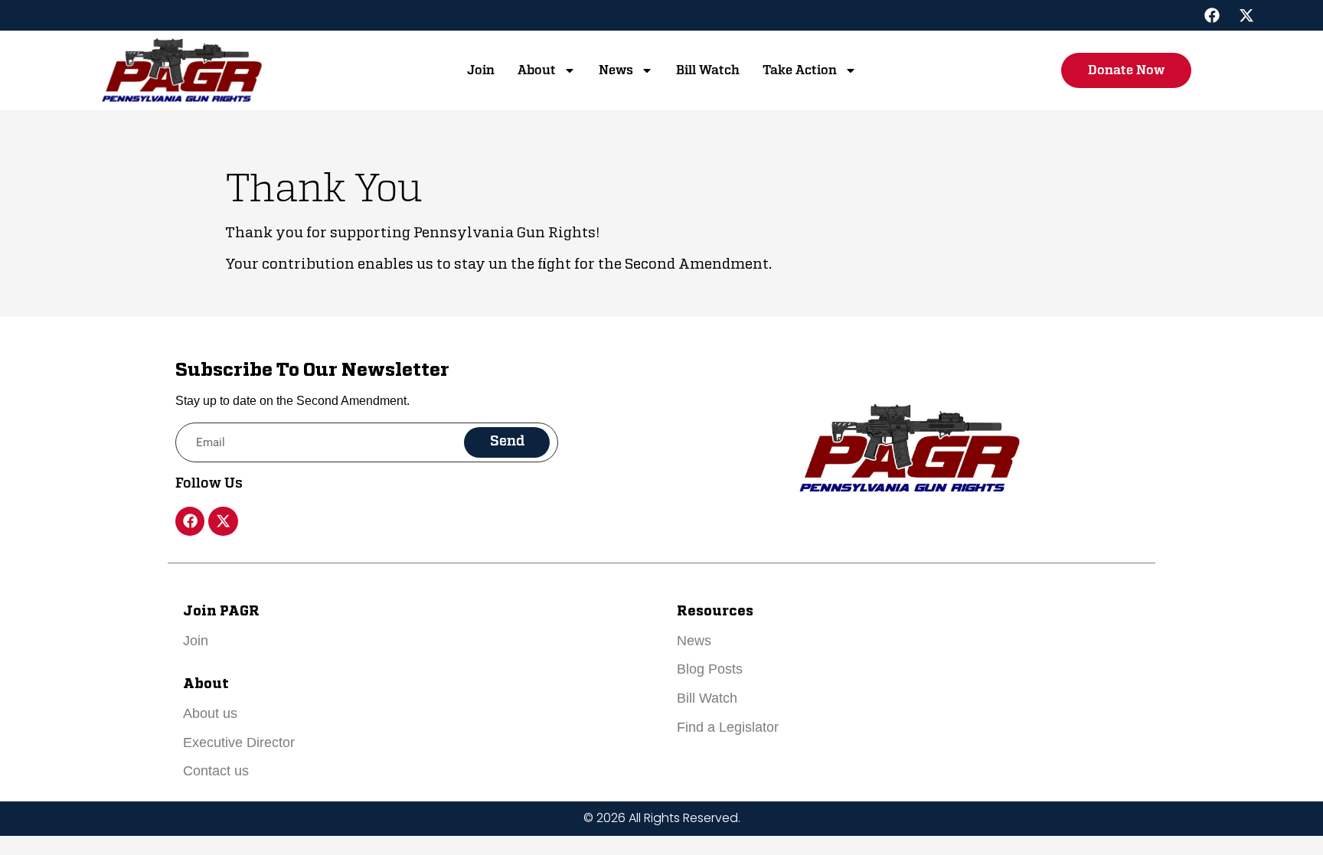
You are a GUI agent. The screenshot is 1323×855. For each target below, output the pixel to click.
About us (210, 713)
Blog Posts (710, 669)
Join (481, 70)
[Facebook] (1212, 15)
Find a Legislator (728, 727)
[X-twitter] (1246, 15)
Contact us (216, 770)
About (537, 70)
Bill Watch (708, 70)
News (616, 70)
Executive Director (239, 742)
